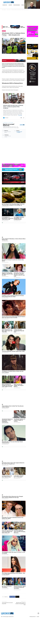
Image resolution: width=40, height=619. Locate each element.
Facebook (18, 132)
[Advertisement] (20, 17)
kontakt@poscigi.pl (19, 131)
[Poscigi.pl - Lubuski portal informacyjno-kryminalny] (8, 2)
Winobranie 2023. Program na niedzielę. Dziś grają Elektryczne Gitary (20, 603)
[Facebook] (38, 613)
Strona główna (4, 9)
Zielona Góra (8, 9)
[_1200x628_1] (14, 178)
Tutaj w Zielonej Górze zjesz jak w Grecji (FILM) (7, 603)
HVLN (12, 616)
